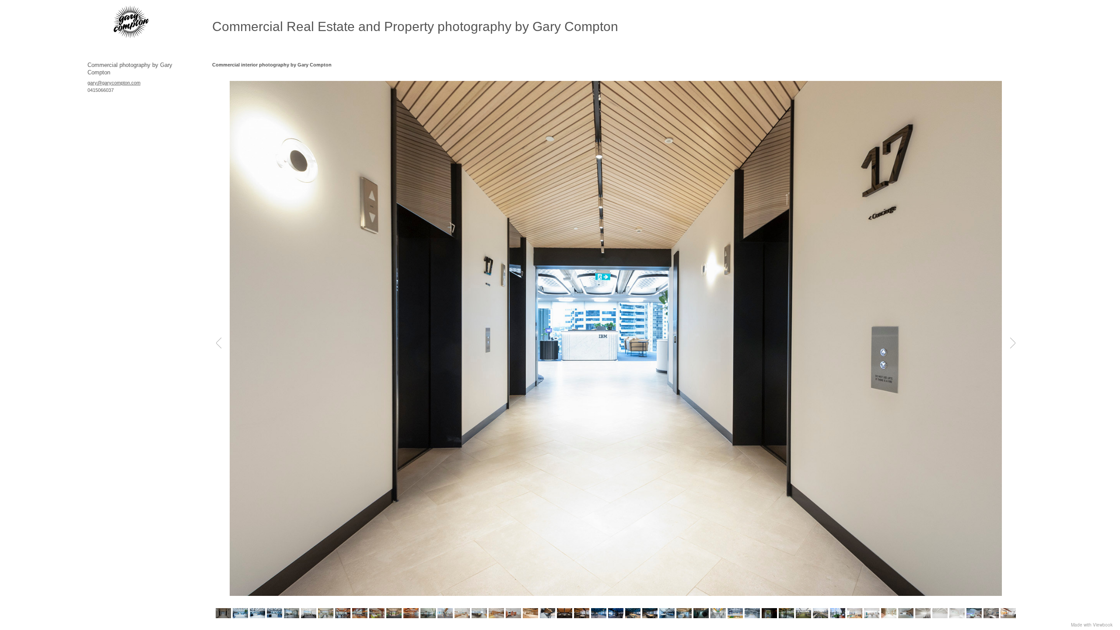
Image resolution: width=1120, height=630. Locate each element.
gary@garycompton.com (114, 82)
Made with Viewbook (1092, 625)
